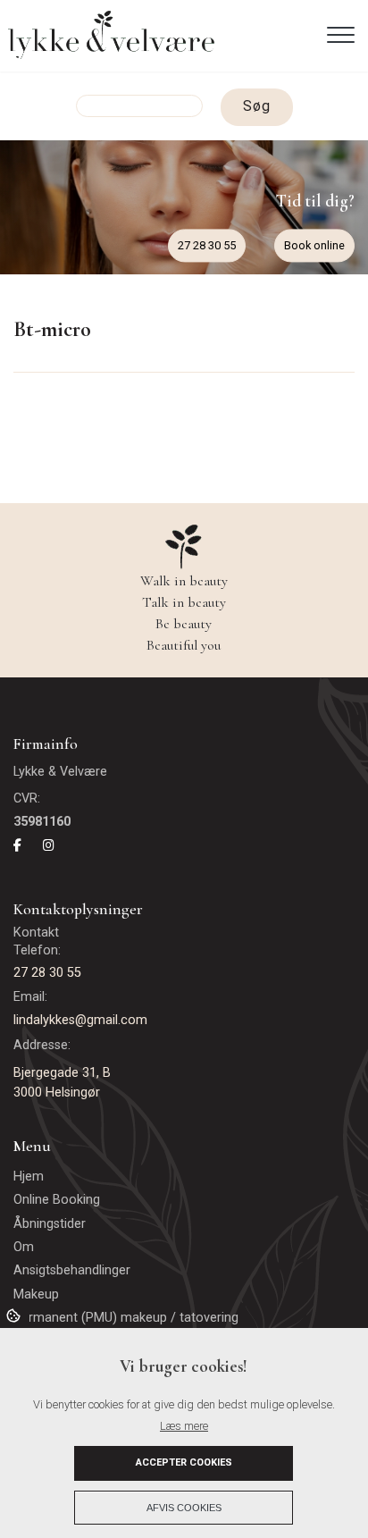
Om (23, 1247)
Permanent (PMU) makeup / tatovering (125, 1318)
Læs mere (184, 1426)
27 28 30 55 (207, 245)
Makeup (36, 1295)
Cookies (14, 1314)
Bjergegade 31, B (62, 1072)
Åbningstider (49, 1224)
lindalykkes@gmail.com (80, 1020)
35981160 (42, 821)
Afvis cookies (184, 1507)
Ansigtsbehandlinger (71, 1271)
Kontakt (38, 933)
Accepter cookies (184, 1462)
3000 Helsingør (56, 1092)
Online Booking (56, 1200)
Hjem (28, 1177)
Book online (314, 245)
